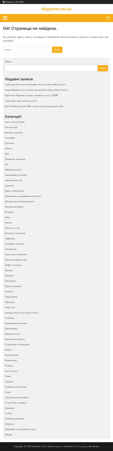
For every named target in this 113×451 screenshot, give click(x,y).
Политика (9, 317)
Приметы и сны (12, 333)
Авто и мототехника (15, 121)
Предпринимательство (16, 323)
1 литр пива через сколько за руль (21, 100)
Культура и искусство (15, 233)
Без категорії (11, 127)
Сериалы (9, 381)
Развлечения (11, 360)
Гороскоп (9, 143)
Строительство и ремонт (17, 397)
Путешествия (11, 355)
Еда (7, 164)
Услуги (8, 413)
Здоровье (9, 185)
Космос (8, 222)
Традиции (9, 408)
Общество (10, 307)
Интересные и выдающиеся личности (23, 196)
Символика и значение (15, 386)
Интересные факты (14, 206)
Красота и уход (12, 227)
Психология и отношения (17, 344)
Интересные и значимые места (20, 201)
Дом (7, 153)
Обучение (9, 302)
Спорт (8, 392)
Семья (8, 376)
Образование (11, 296)
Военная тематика (14, 132)
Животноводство (13, 169)
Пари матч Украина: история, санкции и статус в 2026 (31, 95)
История (9, 212)
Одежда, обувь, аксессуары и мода (21, 312)
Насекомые (10, 280)
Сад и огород (11, 370)
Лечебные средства (14, 243)
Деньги (8, 148)
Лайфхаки (10, 238)
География (10, 137)
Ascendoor (69, 446)
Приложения (11, 328)
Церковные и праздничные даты (20, 429)
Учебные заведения (14, 418)
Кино (7, 217)
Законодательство (13, 180)
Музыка (9, 270)
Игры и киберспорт (14, 190)
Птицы (8, 349)
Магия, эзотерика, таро (16, 259)
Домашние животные (15, 159)
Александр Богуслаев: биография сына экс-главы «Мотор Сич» (35, 84)
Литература (10, 249)
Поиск (8, 61)
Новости (9, 291)
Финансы (9, 423)
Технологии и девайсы (15, 402)
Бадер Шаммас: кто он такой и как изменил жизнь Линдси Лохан (36, 89)
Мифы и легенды (13, 264)
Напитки (9, 275)
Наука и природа (13, 286)
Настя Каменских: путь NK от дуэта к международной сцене (34, 106)
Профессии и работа (15, 339)
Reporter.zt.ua (57, 8)
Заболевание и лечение (16, 174)
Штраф (8, 434)
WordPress (94, 446)
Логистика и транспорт (16, 254)
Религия (9, 365)
